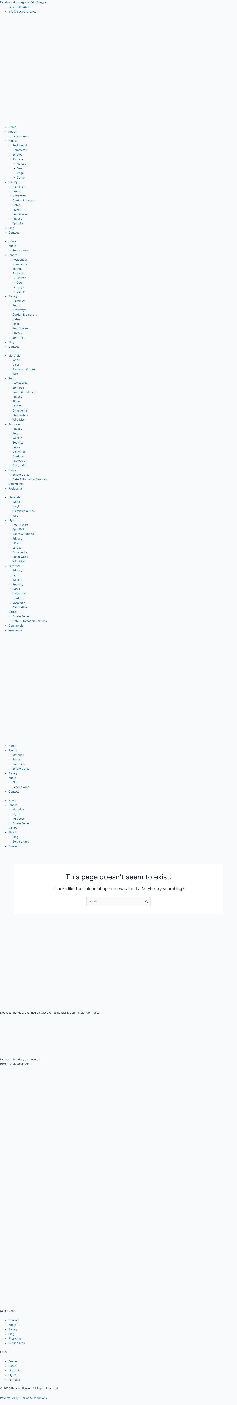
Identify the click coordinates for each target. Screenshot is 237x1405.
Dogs (20, 173)
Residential (19, 145)
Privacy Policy (9, 1398)
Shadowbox (20, 415)
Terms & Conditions (34, 1398)
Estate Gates (20, 474)
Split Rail (18, 387)
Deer (20, 168)
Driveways (19, 195)
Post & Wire (20, 214)
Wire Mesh (19, 419)
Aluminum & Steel (23, 369)
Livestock (18, 461)
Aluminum (18, 186)
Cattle (21, 177)
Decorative (19, 465)
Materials (14, 355)
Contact (13, 232)
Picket (16, 209)
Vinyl (15, 364)
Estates (17, 154)
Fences (12, 140)
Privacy (17, 218)
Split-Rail (18, 223)
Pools (16, 447)
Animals (17, 159)
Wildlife (17, 438)
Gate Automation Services (29, 479)
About (12, 131)
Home (12, 127)
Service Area (20, 136)
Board (16, 191)
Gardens (17, 456)
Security (17, 442)
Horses (21, 163)
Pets (15, 433)
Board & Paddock (23, 392)
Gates (16, 205)
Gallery (13, 182)
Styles (12, 378)
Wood (16, 360)
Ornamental (20, 410)
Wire (15, 373)
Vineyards (19, 451)
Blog (11, 228)
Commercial (20, 150)
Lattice (17, 406)
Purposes (14, 424)
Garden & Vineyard (24, 200)
